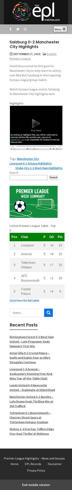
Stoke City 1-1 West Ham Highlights (38, 168)
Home (14, 464)
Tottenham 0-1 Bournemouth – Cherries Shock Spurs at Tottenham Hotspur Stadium (30, 417)
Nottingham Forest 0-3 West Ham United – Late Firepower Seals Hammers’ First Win (32, 341)
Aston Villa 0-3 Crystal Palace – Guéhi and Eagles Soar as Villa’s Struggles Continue (30, 357)
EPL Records (33, 464)
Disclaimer (55, 464)
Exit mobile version (36, 485)
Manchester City (28, 159)
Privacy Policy (36, 471)
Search (14, 173)
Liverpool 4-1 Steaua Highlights (31, 163)
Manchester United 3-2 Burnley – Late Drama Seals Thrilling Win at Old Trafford (31, 401)
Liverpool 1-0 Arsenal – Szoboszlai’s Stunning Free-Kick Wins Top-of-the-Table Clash (31, 373)
